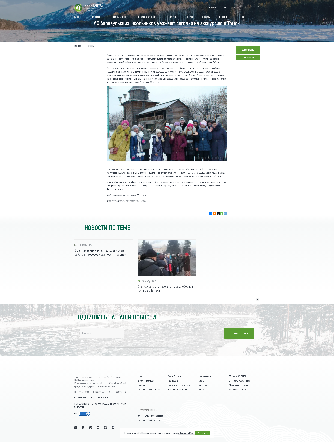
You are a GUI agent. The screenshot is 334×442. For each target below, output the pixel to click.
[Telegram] (225, 213)
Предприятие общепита (148, 420)
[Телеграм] (98, 427)
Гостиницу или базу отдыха (150, 415)
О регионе (203, 385)
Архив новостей (248, 57)
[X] (218, 213)
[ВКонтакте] (210, 213)
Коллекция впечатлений (148, 389)
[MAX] (90, 427)
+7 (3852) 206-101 (82, 397)
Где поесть (173, 380)
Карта (201, 380)
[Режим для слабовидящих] (245, 8)
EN (230, 7)
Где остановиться (145, 380)
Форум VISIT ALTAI (237, 376)
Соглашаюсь (203, 433)
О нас (201, 389)
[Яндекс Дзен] (105, 427)
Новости (141, 385)
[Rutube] (113, 427)
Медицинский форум (238, 385)
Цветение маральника (239, 380)
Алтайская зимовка (238, 389)
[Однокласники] (83, 427)
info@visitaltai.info (100, 397)
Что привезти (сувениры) (179, 385)
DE (235, 7)
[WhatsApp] (221, 213)
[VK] (75, 427)
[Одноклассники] (214, 213)
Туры (139, 376)
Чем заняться (204, 376)
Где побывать (174, 376)
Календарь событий (177, 389)
